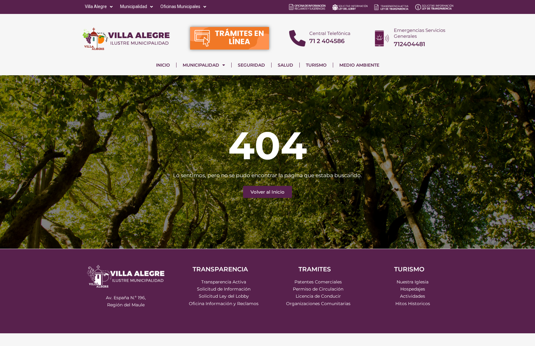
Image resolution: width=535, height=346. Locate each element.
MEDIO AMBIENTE (359, 65)
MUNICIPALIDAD (201, 65)
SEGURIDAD (251, 65)
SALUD (285, 65)
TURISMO (316, 65)
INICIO (163, 65)
